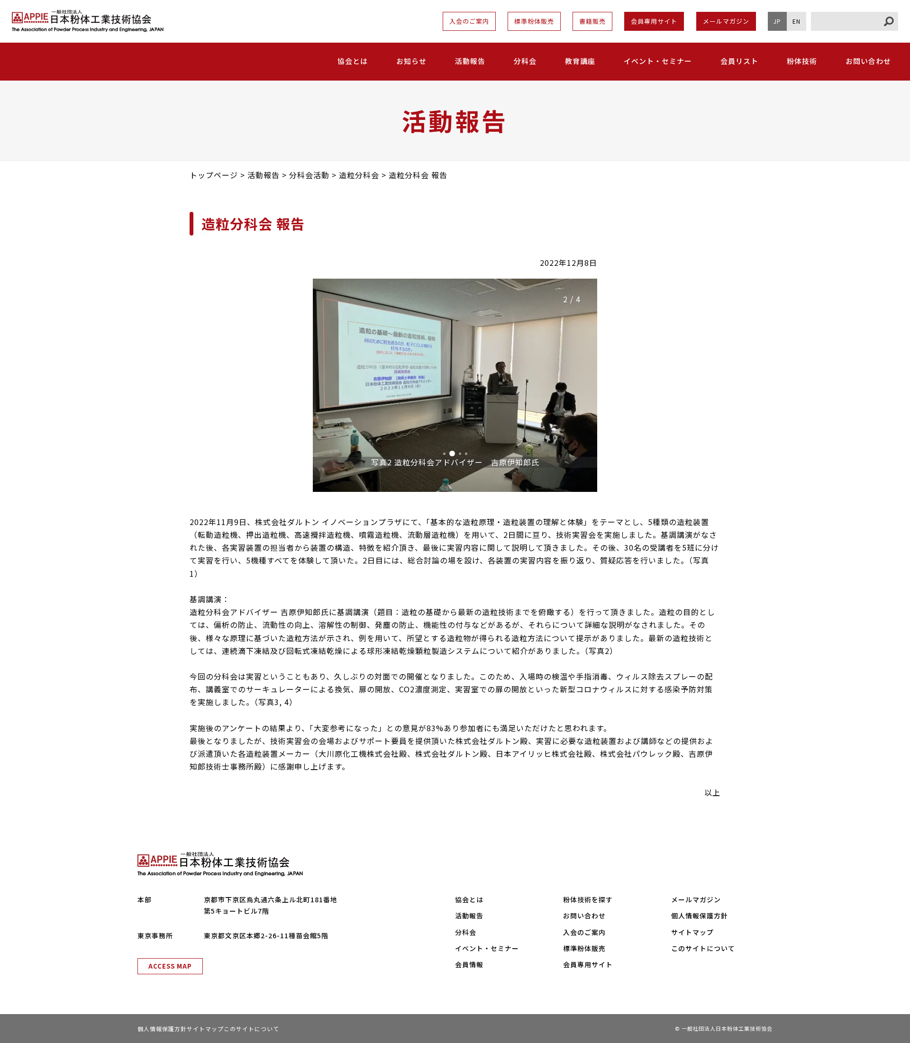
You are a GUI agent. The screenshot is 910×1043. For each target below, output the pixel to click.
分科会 (525, 61)
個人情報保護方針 (699, 915)
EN (796, 21)
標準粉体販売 (534, 21)
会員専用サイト (654, 21)
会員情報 (469, 964)
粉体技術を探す (588, 899)
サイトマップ (692, 932)
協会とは (469, 899)
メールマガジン (726, 21)
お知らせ (411, 61)
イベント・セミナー (658, 61)
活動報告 (470, 61)
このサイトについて (703, 948)
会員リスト (739, 61)
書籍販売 (592, 21)
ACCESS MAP (170, 965)
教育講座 (580, 61)
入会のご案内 (469, 21)
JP (777, 21)
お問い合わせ (868, 61)
